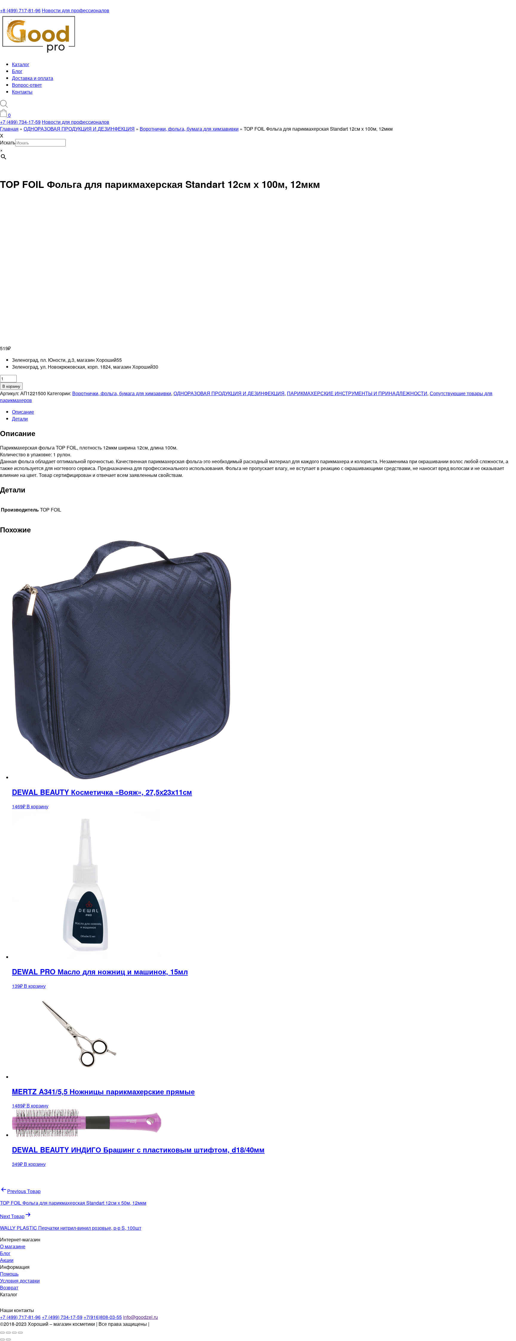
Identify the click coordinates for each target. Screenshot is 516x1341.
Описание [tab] (23, 411)
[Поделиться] (14, 1333)
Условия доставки (20, 1280)
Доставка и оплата (32, 78)
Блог (17, 71)
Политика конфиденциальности (185, 1323)
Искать (7, 142)
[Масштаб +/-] (2, 1333)
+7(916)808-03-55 (103, 1317)
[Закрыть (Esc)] (20, 1333)
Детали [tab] (20, 418)
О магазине (12, 1246)
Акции (6, 1260)
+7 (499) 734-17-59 (20, 121)
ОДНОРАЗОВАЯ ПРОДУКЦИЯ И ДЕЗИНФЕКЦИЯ (229, 393)
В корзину (11, 386)
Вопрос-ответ (27, 84)
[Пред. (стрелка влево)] (2, 1339)
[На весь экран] (8, 1333)
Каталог (20, 64)
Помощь (9, 1273)
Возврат (9, 1287)
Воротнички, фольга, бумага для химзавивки (121, 393)
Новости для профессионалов (75, 10)
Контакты (22, 91)
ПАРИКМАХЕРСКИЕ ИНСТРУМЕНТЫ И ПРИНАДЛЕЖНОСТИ (357, 393)
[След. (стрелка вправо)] (8, 1339)
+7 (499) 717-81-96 (20, 1317)
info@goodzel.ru (140, 1317)
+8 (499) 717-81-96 (20, 10)
